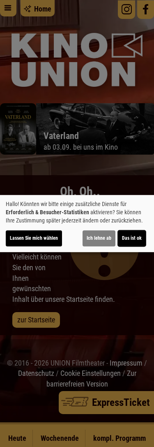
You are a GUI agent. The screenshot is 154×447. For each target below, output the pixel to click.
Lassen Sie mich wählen (34, 238)
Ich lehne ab (99, 238)
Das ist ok (132, 238)
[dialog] (77, 223)
